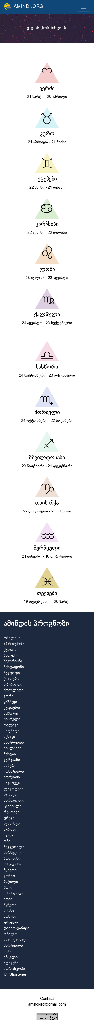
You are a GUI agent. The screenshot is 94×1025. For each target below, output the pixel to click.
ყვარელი (12, 719)
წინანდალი (14, 893)
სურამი (10, 829)
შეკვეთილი (14, 847)
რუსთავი (12, 812)
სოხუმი (10, 916)
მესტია (10, 754)
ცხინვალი (12, 806)
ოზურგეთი (13, 684)
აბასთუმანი (14, 644)
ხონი (8, 951)
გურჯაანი (12, 760)
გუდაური (12, 708)
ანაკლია (11, 957)
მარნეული (13, 853)
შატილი (11, 882)
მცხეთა (10, 870)
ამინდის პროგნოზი (36, 624)
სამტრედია (14, 742)
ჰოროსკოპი (14, 969)
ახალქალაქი (15, 940)
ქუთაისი (11, 650)
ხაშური (10, 766)
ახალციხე (12, 748)
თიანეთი (12, 795)
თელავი (11, 725)
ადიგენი (11, 963)
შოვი (8, 887)
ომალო (10, 934)
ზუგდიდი (12, 673)
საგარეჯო (12, 783)
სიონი (9, 911)
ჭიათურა (12, 679)
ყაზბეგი (10, 702)
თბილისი (12, 638)
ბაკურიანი (13, 661)
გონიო (9, 876)
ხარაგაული (14, 800)
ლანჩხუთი (13, 824)
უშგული (11, 922)
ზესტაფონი (14, 667)
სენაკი (9, 737)
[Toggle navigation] (83, 7)
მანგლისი (12, 864)
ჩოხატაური (14, 771)
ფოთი (9, 835)
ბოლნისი (12, 858)
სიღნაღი (12, 731)
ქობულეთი (14, 690)
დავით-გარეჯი (16, 928)
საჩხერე (11, 713)
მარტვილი (13, 945)
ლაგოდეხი (13, 789)
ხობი (8, 899)
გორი (8, 696)
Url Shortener (15, 974)
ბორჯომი (12, 777)
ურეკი (9, 818)
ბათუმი (10, 655)
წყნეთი (10, 905)
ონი (7, 841)
